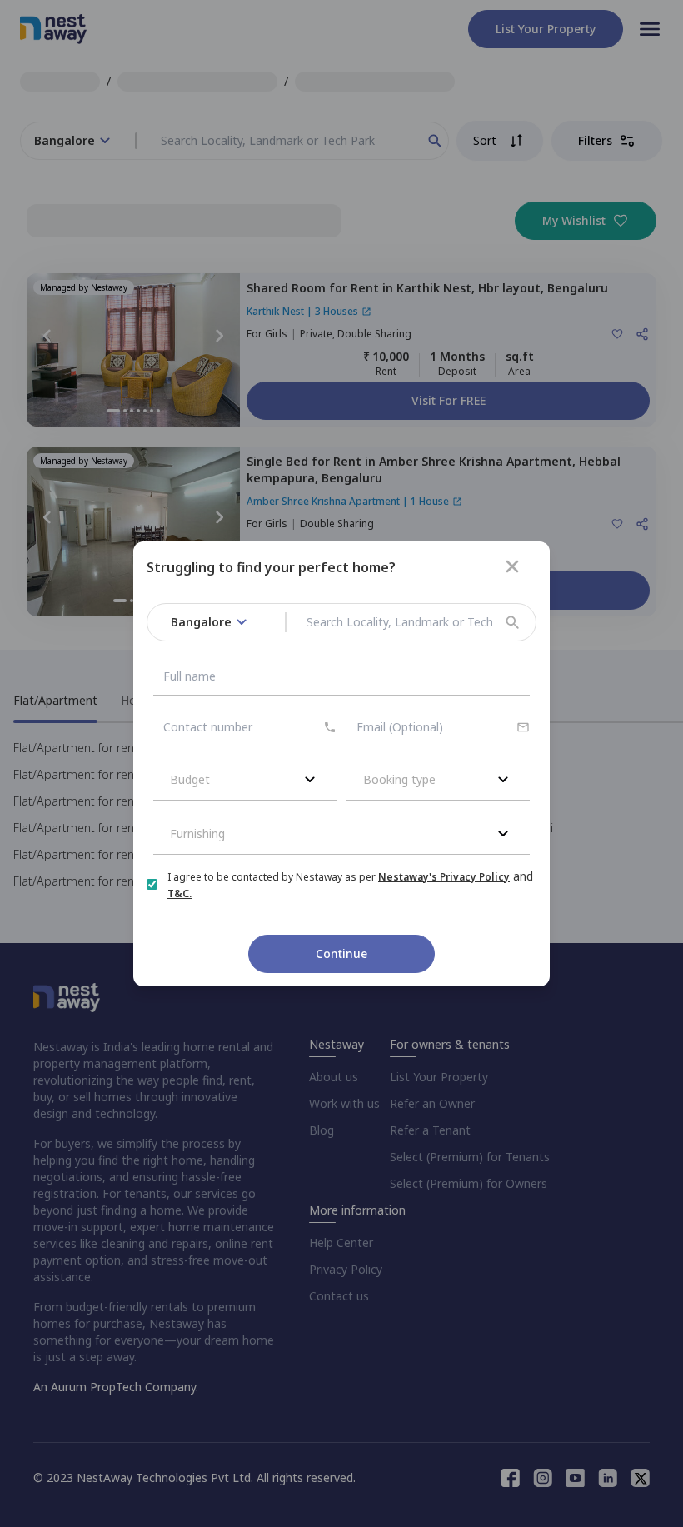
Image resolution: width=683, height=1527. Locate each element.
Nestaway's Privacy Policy (444, 877)
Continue (341, 953)
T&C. (179, 893)
